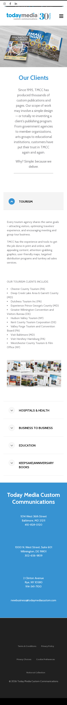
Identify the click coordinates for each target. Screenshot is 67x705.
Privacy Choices (24, 659)
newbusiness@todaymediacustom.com (33, 600)
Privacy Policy (47, 646)
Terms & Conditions (27, 646)
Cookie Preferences (45, 659)
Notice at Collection (35, 672)
